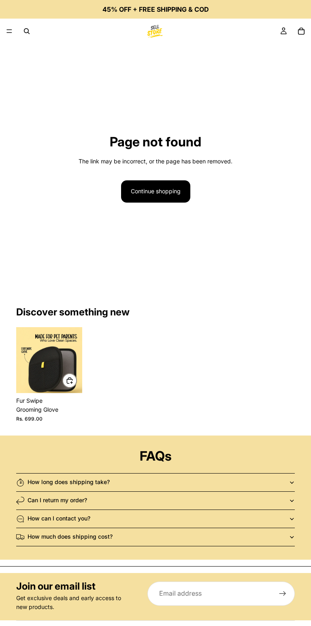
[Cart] (301, 31)
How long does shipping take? (69, 481)
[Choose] (69, 380)
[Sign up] (282, 593)
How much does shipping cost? (70, 536)
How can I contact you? (59, 518)
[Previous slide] (25, 360)
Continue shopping (156, 191)
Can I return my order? (57, 500)
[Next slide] (73, 360)
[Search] (27, 31)
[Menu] (9, 31)
